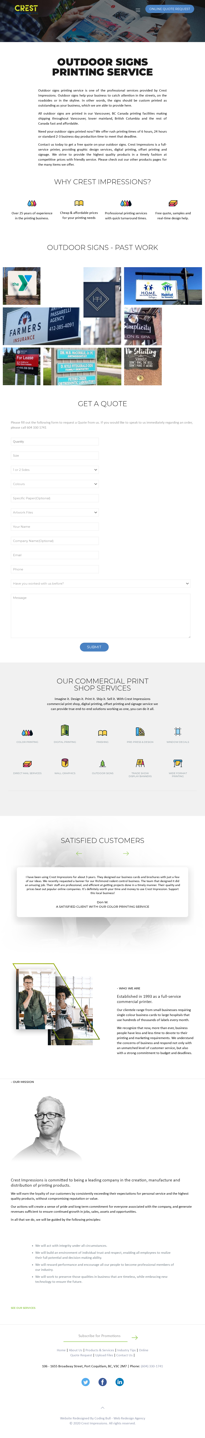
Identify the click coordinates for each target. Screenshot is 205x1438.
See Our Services (23, 1307)
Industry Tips (126, 1350)
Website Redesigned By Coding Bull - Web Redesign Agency (102, 1418)
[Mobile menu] (138, 10)
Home (61, 1350)
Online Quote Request (169, 9)
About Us (75, 1350)
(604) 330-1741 (152, 1366)
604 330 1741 (36, 428)
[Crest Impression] (26, 10)
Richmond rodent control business (117, 881)
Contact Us (124, 1355)
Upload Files (104, 1355)
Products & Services (99, 1350)
